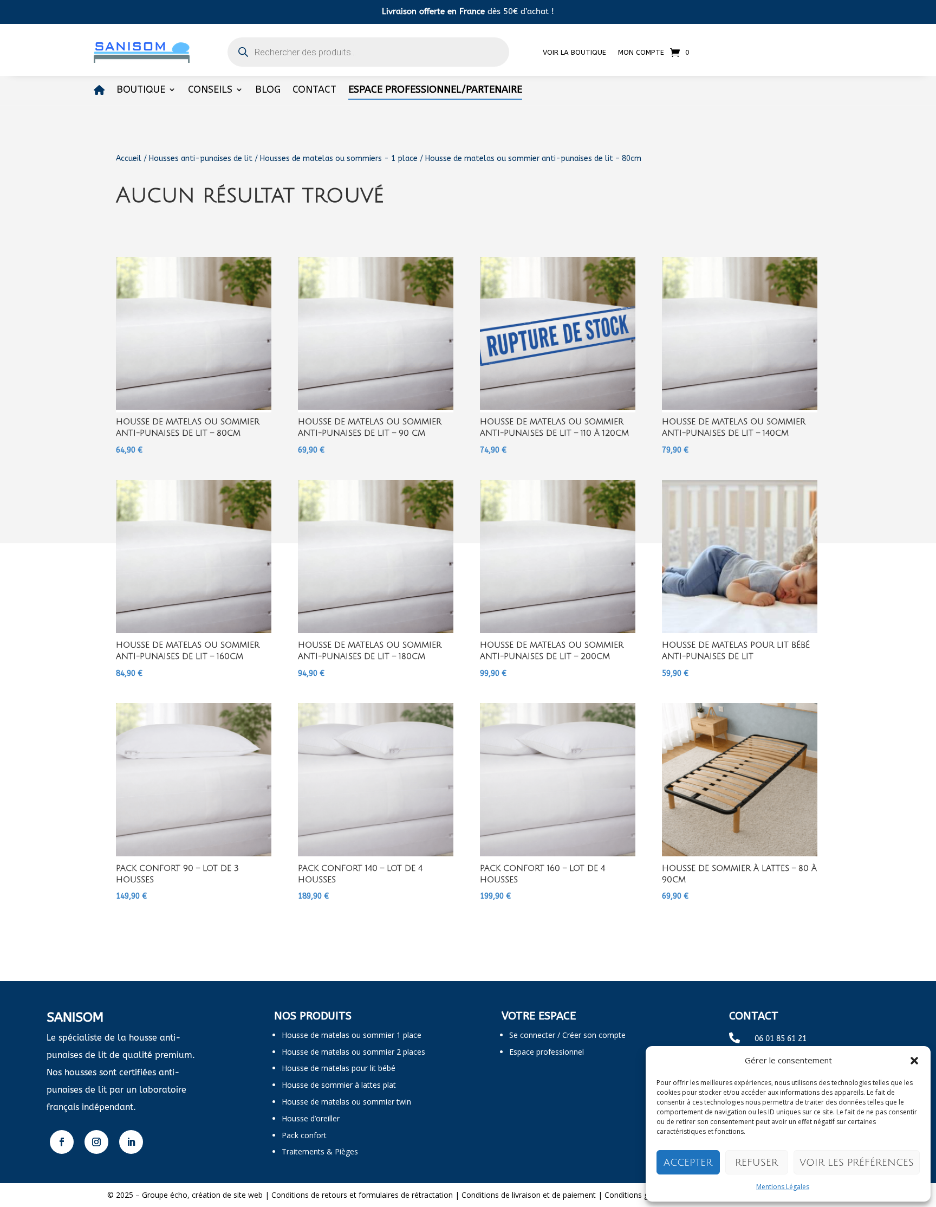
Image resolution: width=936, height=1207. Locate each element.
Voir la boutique (574, 52)
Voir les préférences (857, 1162)
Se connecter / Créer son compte (567, 1035)
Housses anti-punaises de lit (200, 158)
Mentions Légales (782, 1186)
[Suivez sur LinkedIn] (131, 1142)
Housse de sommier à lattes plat (339, 1085)
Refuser (756, 1162)
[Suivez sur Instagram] (96, 1142)
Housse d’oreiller (311, 1118)
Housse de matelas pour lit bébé (338, 1068)
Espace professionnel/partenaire (435, 90)
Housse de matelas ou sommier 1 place (351, 1035)
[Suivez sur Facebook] (62, 1142)
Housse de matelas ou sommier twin (346, 1101)
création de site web (227, 1195)
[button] (914, 1060)
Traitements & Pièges (320, 1151)
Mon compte (641, 52)
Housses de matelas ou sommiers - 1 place (339, 158)
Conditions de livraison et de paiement (528, 1195)
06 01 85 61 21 (781, 1038)
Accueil (128, 158)
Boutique (140, 90)
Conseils (210, 90)
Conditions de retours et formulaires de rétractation (362, 1195)
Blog (268, 90)
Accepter (688, 1162)
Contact (314, 90)
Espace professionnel (546, 1052)
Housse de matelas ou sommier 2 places (353, 1052)
